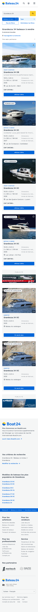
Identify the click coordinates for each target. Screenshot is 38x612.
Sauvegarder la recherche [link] (12, 35)
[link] (17, 19)
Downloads (24, 556)
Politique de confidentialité (11, 599)
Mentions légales (22, 597)
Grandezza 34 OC (11, 130)
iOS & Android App (27, 544)
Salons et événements (28, 546)
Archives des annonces (28, 532)
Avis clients (24, 534)
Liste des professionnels (6, 547)
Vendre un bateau (27, 525)
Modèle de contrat (27, 530)
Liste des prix (25, 522)
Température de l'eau (28, 542)
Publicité (24, 554)
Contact (24, 602)
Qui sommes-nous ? (8, 597)
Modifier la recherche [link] (10, 463)
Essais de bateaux (8, 530)
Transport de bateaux (9, 532)
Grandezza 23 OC (8, 484)
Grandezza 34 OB (11, 72)
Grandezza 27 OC (8, 494)
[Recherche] (24, 3)
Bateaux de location (27, 549)
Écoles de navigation (27, 551)
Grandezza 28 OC (8, 500)
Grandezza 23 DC (8, 481)
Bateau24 (5, 510)
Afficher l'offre (19, 94)
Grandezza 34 (7, 503)
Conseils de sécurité (8, 602)
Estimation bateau (27, 527)
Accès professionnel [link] (8, 544)
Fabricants (5, 527)
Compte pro (6, 555)
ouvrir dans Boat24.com (11, 439)
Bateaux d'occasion (8, 525)
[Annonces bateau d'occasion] (10, 3)
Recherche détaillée (8, 522)
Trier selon (5, 39)
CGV (23, 599)
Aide (18, 602)
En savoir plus (19, 335)
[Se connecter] (29, 3)
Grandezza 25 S (7, 488)
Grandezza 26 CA (8, 490)
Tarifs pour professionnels (6, 552)
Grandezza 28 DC (8, 496)
